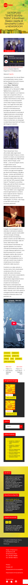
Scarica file (7, 67)
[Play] (11, 61)
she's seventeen (9, 361)
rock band (18, 358)
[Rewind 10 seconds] (10, 65)
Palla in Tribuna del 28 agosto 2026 (14, 450)
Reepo (6, 358)
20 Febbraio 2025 (9, 51)
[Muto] (19, 61)
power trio (15, 356)
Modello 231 (9, 567)
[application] (16, 61)
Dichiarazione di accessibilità (14, 569)
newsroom (15, 353)
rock (12, 358)
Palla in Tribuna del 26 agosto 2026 (14, 456)
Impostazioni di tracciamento (14, 572)
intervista (7, 353)
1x (12, 65)
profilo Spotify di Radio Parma (12, 500)
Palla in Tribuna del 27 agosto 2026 (14, 453)
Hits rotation (10, 397)
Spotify (11, 74)
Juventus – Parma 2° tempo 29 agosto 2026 (14, 442)
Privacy (8, 564)
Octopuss (7, 356)
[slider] (21, 61)
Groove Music (11, 414)
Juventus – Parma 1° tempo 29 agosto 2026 (14, 446)
